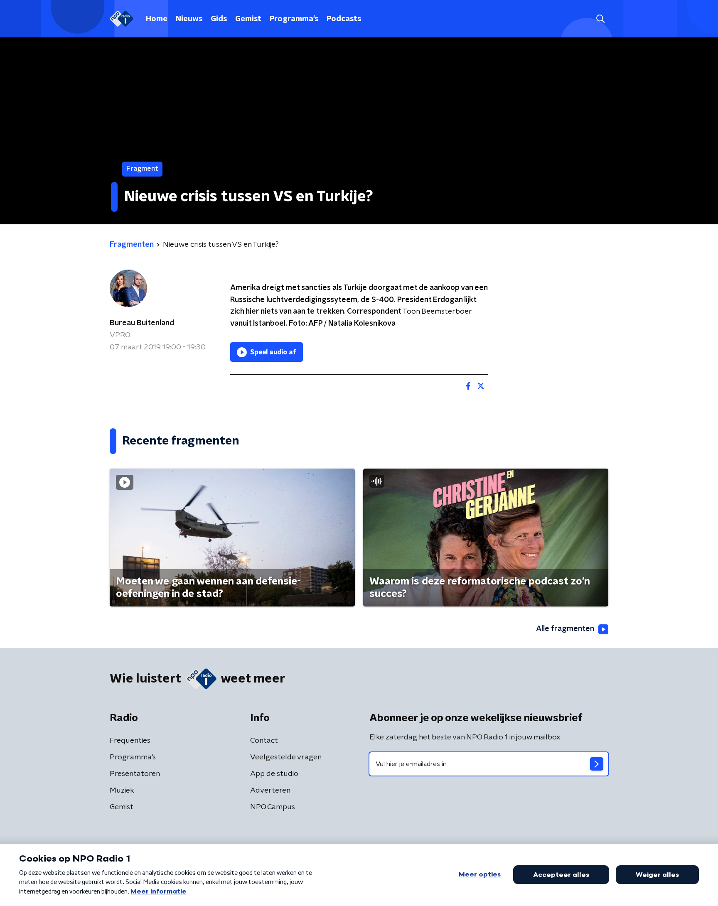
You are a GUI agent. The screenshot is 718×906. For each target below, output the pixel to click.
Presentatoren (135, 774)
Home (156, 19)
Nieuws (189, 19)
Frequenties (130, 740)
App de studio (274, 774)
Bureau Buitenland (142, 323)
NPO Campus (272, 807)
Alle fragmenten (565, 629)
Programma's (294, 19)
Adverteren (270, 790)
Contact (264, 740)
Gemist (248, 19)
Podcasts (344, 19)
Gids (219, 19)
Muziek (122, 790)
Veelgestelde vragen (286, 757)
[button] (600, 19)
